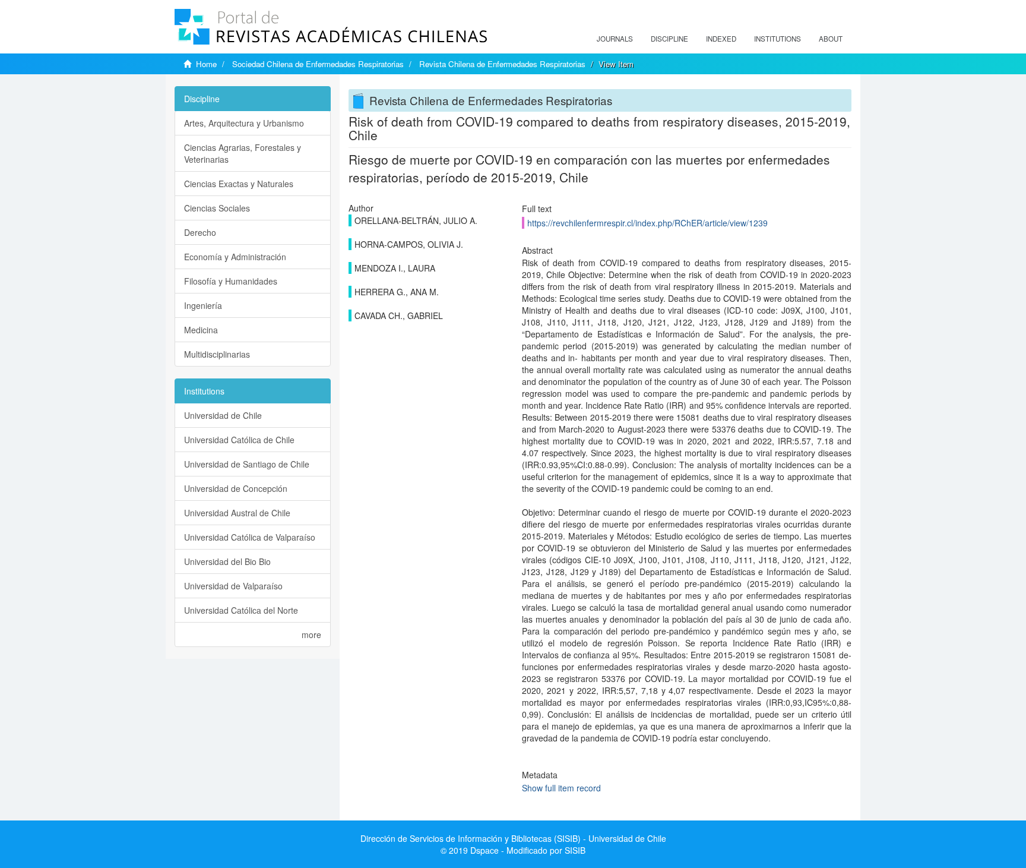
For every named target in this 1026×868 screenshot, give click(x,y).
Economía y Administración (235, 257)
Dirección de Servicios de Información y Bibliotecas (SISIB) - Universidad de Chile (513, 838)
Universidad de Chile (223, 415)
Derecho (200, 232)
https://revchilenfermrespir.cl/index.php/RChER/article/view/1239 (647, 223)
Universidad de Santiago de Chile (246, 464)
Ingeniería (203, 305)
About (831, 38)
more (311, 634)
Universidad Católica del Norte (241, 610)
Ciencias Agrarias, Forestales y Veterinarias (242, 153)
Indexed (721, 38)
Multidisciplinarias (217, 354)
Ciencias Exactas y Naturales (238, 184)
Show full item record (561, 788)
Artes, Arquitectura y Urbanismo (244, 123)
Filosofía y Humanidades (230, 281)
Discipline (669, 38)
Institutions (777, 38)
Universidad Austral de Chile (237, 513)
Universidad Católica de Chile (239, 440)
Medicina (201, 330)
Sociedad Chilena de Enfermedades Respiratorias (318, 64)
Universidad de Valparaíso (233, 586)
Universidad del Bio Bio (227, 561)
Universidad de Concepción (235, 488)
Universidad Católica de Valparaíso (249, 537)
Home (206, 64)
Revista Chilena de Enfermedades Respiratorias (502, 64)
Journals (615, 38)
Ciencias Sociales (217, 208)
